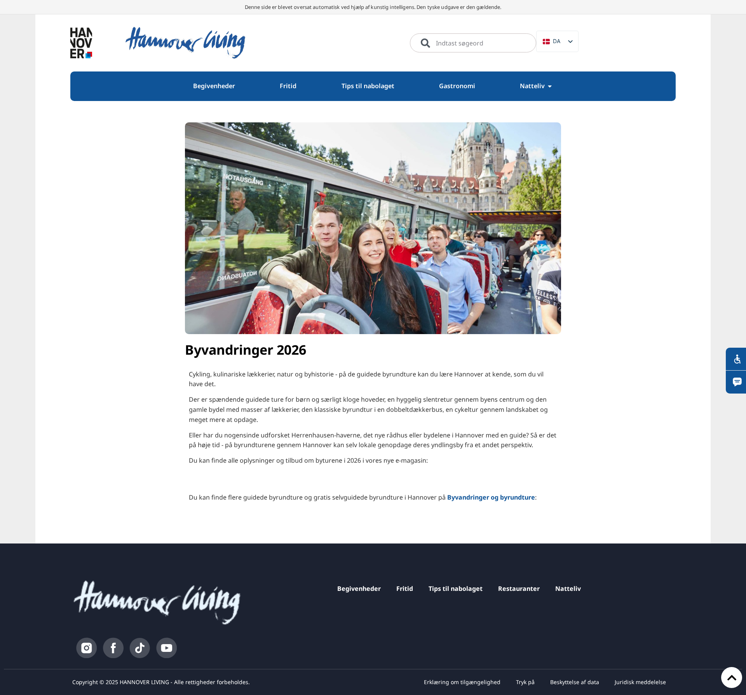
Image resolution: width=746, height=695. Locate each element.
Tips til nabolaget (456, 588)
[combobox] (473, 43)
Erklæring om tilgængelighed (462, 682)
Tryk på (525, 682)
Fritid (404, 588)
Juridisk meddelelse (640, 682)
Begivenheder (359, 588)
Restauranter (519, 588)
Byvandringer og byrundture (491, 497)
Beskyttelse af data (574, 682)
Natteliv (568, 588)
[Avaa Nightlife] (550, 86)
